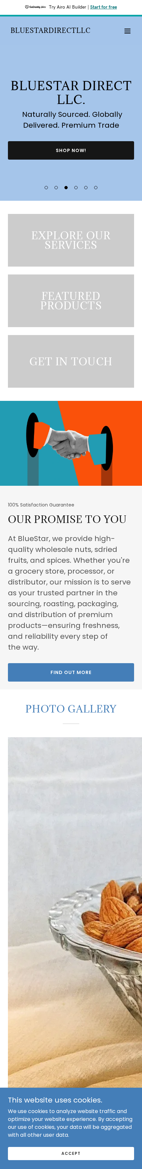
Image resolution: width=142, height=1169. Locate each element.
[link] (50, 31)
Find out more (71, 672)
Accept (70, 1153)
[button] (127, 31)
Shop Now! (71, 150)
